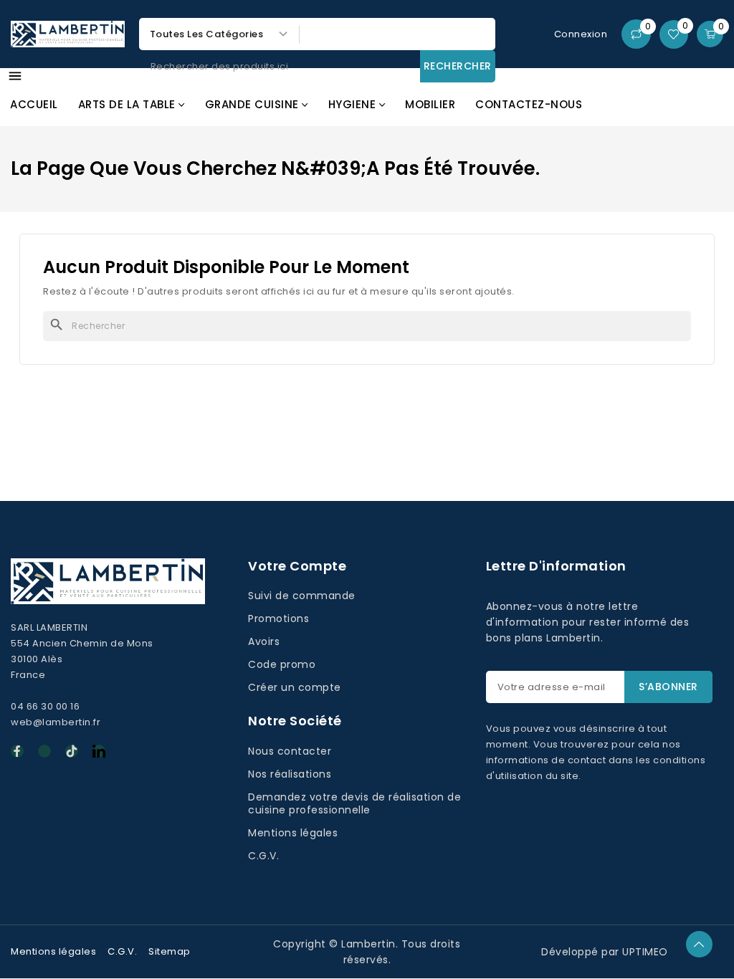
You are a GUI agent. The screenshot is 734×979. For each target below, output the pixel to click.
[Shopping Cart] (710, 34)
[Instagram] (44, 751)
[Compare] (636, 34)
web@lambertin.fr (55, 722)
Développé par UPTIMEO (604, 952)
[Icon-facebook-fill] (17, 751)
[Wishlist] (673, 34)
